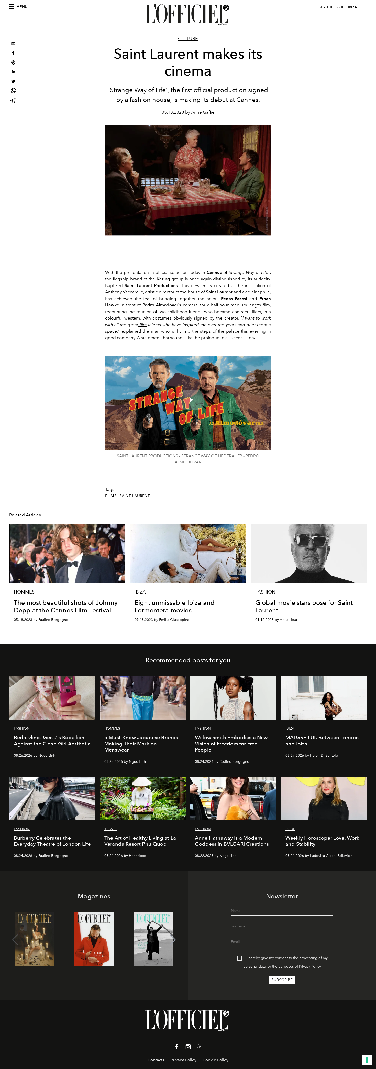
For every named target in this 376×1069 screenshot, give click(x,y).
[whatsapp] (13, 91)
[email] (13, 44)
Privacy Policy (310, 966)
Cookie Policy (215, 1059)
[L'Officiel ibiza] (188, 14)
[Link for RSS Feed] (199, 1047)
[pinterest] (13, 63)
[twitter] (13, 82)
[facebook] (13, 53)
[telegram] (13, 101)
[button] (172, 940)
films (111, 496)
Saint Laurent (219, 291)
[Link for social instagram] (188, 1047)
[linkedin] (13, 72)
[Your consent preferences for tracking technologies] (367, 1060)
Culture (188, 38)
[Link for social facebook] (176, 1047)
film (142, 324)
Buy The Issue (331, 7)
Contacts (156, 1059)
